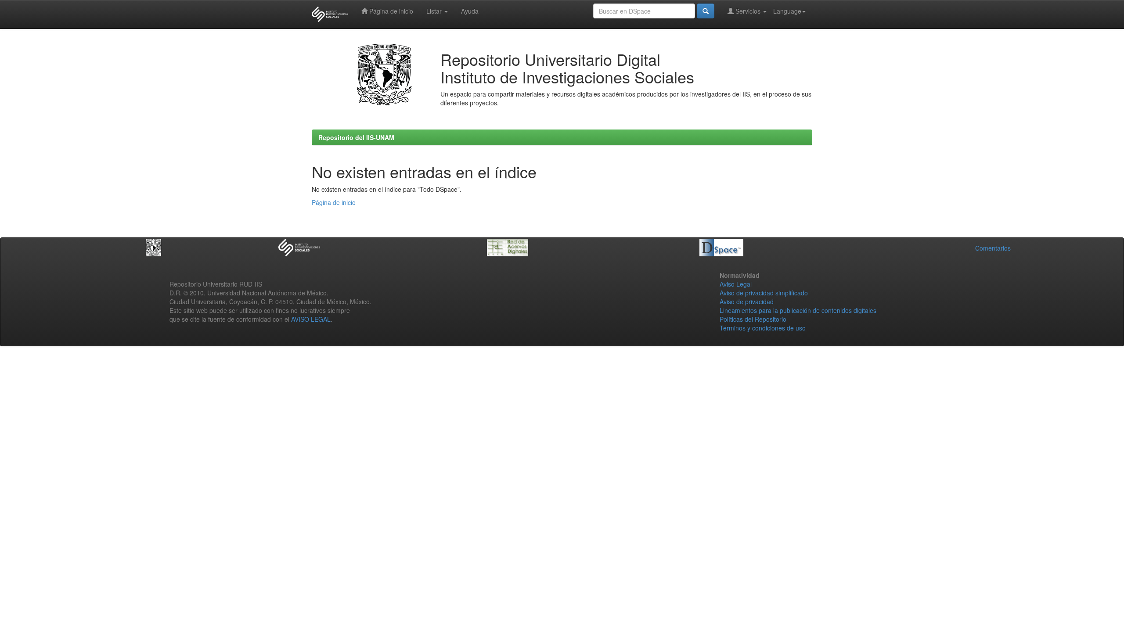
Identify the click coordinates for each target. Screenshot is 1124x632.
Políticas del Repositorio (753, 319)
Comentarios (993, 248)
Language (787, 11)
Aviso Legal (736, 284)
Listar (434, 11)
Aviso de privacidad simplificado (764, 292)
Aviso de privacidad (747, 301)
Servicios (748, 11)
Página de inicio (390, 11)
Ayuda (470, 11)
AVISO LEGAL (311, 319)
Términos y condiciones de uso (763, 327)
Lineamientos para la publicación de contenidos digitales (798, 310)
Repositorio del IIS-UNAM (356, 137)
